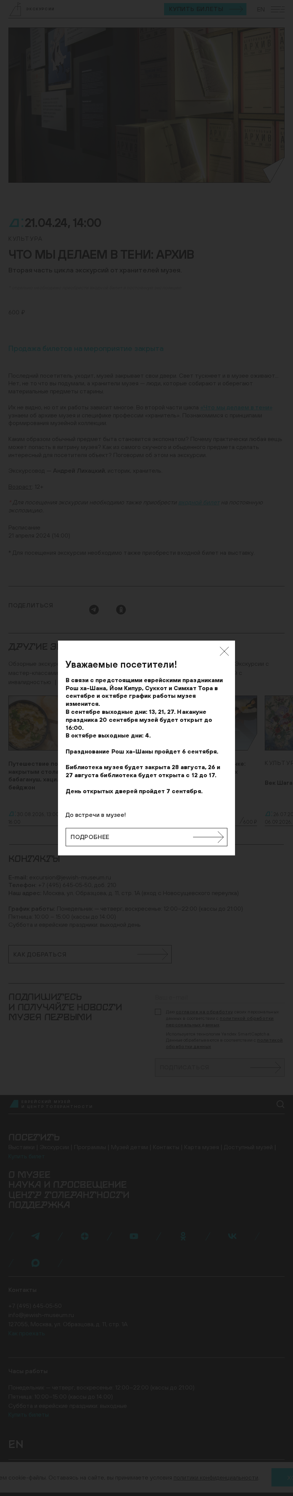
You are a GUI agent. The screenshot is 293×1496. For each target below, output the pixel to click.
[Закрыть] (224, 651)
